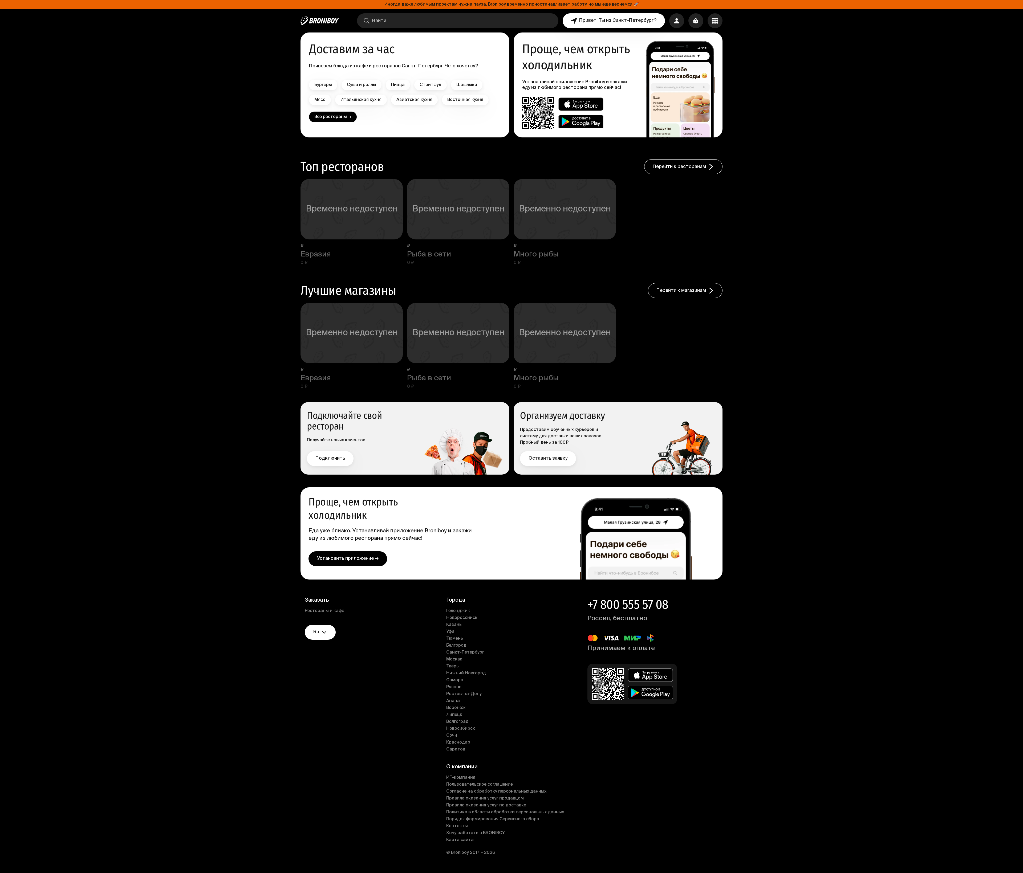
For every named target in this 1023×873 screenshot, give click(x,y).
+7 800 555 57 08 (627, 604)
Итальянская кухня (360, 100)
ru (316, 632)
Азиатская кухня (414, 100)
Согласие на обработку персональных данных (496, 791)
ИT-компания (460, 778)
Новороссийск (461, 618)
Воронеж (456, 708)
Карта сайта (460, 840)
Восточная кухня (465, 100)
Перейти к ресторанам (679, 166)
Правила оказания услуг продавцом (485, 798)
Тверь (452, 666)
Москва (454, 659)
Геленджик (458, 611)
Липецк (454, 715)
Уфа (450, 632)
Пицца (398, 85)
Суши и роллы (361, 85)
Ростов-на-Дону (464, 694)
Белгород (456, 645)
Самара (454, 680)
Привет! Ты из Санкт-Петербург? (617, 20)
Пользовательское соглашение (479, 784)
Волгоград (457, 722)
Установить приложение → (348, 558)
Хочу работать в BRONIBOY (475, 833)
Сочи (451, 735)
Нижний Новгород (466, 673)
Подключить (330, 458)
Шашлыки (466, 85)
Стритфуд (430, 85)
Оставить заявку (548, 458)
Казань (454, 625)
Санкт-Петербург (465, 652)
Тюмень (454, 639)
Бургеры (323, 85)
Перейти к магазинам (681, 290)
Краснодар (458, 742)
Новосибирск (460, 729)
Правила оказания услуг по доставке (486, 805)
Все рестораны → (332, 117)
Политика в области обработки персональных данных (505, 812)
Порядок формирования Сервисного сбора (492, 819)
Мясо (320, 100)
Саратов (455, 749)
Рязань (453, 687)
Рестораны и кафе (324, 611)
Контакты (457, 826)
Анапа (453, 701)
